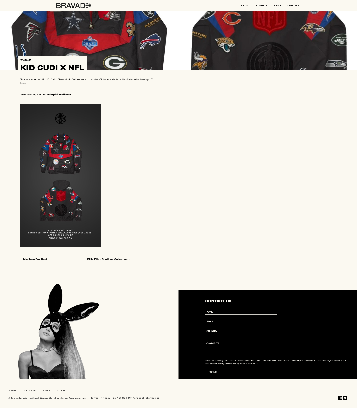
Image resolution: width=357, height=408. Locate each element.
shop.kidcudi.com (59, 94)
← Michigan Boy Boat (33, 259)
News (277, 5)
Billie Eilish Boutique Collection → (108, 259)
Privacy (105, 398)
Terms (95, 398)
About (245, 5)
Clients (261, 5)
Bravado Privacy (217, 363)
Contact (293, 5)
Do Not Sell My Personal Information (242, 363)
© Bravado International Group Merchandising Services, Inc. (47, 398)
